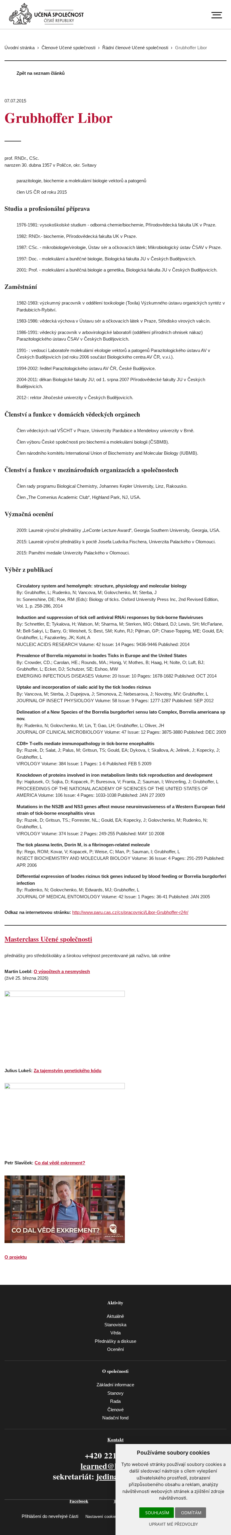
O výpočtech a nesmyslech (62, 971)
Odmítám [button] (191, 1512)
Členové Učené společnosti (68, 47)
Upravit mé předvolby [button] (173, 1524)
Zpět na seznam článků (41, 73)
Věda (115, 1332)
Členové (115, 1409)
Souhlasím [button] (157, 1512)
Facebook (78, 1500)
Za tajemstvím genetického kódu (67, 1070)
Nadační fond (115, 1417)
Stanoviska (115, 1324)
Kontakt (115, 1439)
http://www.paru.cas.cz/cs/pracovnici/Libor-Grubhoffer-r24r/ (130, 912)
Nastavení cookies (101, 1516)
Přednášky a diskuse (115, 1341)
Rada (115, 1401)
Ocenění (115, 1349)
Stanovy (115, 1393)
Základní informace (115, 1384)
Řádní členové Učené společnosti (135, 47)
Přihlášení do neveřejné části (50, 1516)
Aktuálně (115, 1316)
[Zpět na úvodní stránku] (46, 13)
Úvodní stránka (20, 47)
